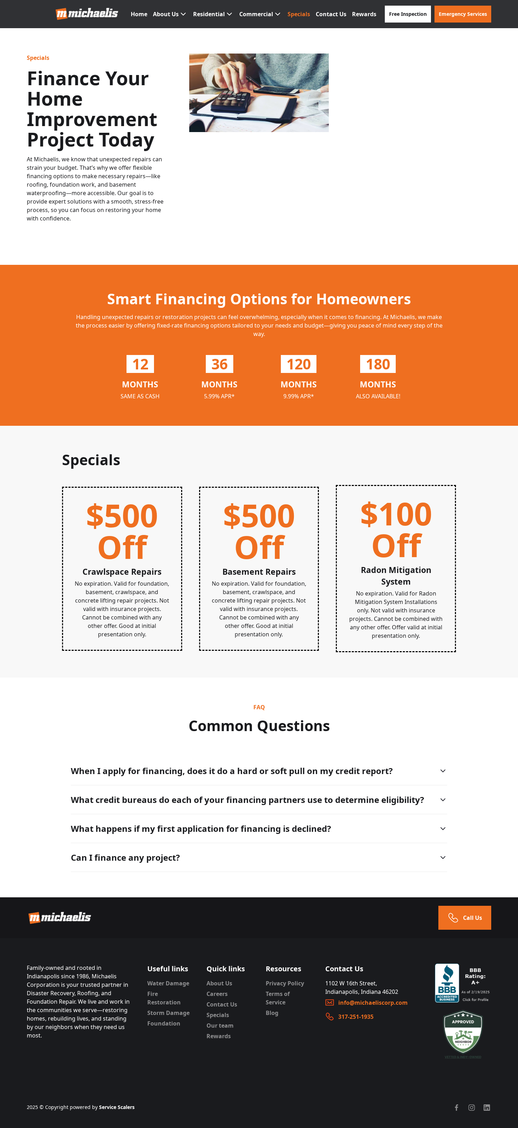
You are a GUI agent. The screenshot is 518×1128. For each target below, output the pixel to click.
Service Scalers (117, 1107)
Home (139, 14)
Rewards (364, 14)
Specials (299, 14)
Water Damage (168, 983)
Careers (217, 994)
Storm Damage (168, 1013)
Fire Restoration (164, 998)
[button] (170, 14)
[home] (87, 14)
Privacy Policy (285, 983)
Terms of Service (278, 998)
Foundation (163, 1023)
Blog (272, 1013)
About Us (219, 983)
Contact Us (331, 14)
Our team (220, 1025)
